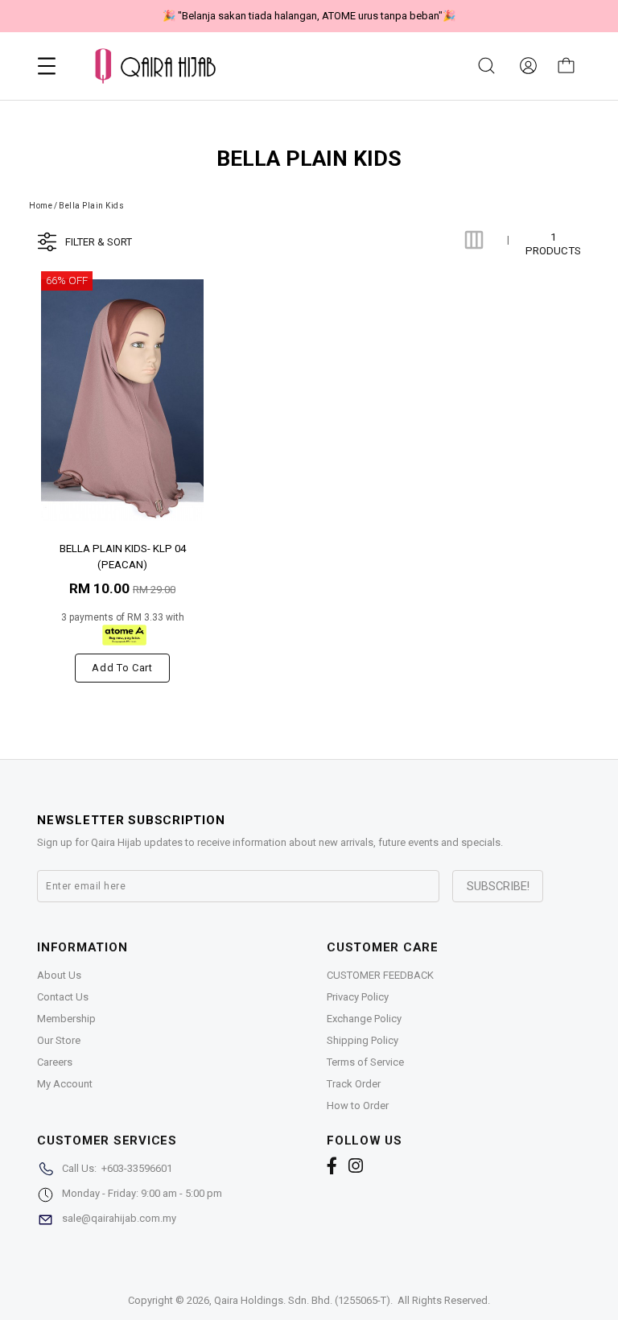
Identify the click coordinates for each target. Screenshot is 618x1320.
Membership (66, 1019)
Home (40, 205)
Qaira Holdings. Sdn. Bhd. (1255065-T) (302, 1300)
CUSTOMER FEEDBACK (380, 975)
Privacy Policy (358, 997)
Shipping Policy (362, 1040)
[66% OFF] (122, 399)
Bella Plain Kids (91, 205)
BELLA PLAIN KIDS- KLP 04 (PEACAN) (123, 555)
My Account (65, 1084)
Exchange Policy (364, 1019)
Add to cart (122, 668)
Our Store (58, 1040)
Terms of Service (365, 1062)
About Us (59, 975)
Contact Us (63, 997)
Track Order (354, 1084)
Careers (54, 1062)
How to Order (358, 1105)
